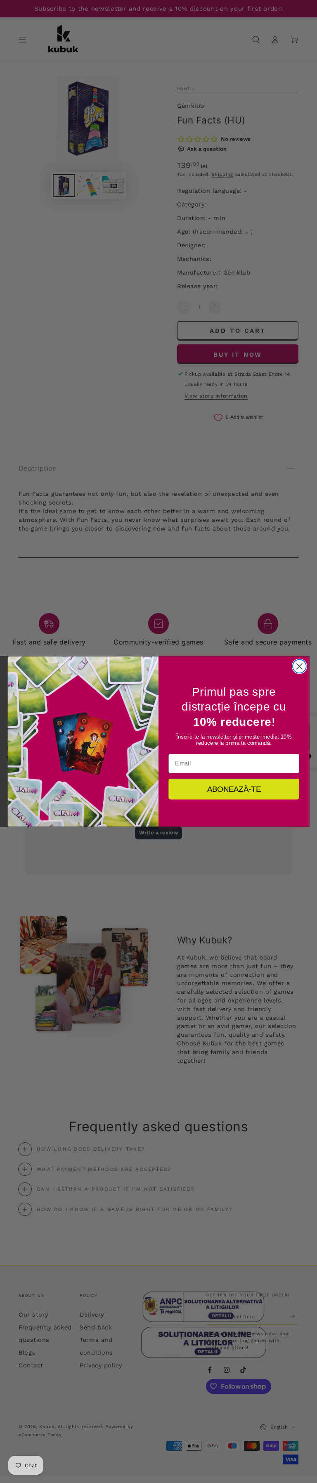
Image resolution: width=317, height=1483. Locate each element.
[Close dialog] (299, 666)
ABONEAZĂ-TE (234, 788)
